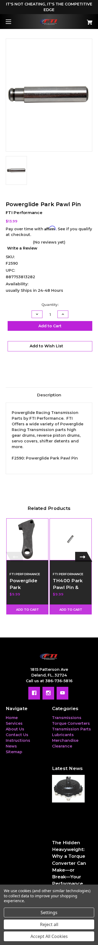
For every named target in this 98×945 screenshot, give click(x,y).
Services (14, 723)
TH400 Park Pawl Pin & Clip (68, 587)
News (11, 746)
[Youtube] (62, 693)
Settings (49, 912)
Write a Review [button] (22, 248)
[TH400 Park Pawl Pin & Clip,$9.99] (70, 539)
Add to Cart (27, 609)
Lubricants (63, 734)
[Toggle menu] (13, 21)
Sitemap (14, 751)
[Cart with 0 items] (83, 20)
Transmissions (66, 717)
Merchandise (65, 740)
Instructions (18, 740)
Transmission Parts (71, 729)
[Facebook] (34, 693)
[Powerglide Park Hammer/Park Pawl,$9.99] (27, 539)
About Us (15, 729)
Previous (14, 557)
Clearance (62, 746)
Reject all (49, 924)
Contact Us (17, 734)
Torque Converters (71, 723)
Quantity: (50, 304)
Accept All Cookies (49, 936)
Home (12, 717)
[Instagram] (48, 693)
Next (83, 557)
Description (49, 394)
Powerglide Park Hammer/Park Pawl (26, 591)
